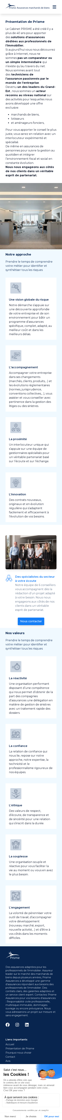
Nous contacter (31, 621)
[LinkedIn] (27, 1025)
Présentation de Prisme (20, 1048)
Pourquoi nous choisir (18, 1052)
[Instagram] (17, 1025)
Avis (8, 1061)
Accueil (10, 1044)
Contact (10, 1056)
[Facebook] (8, 1025)
